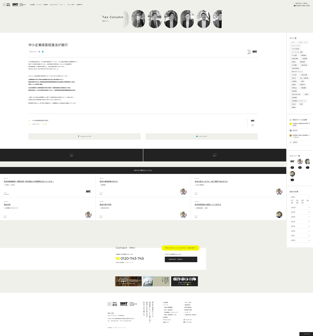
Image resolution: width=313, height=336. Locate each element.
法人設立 (294, 75)
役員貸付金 (304, 65)
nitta (101, 194)
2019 (293, 212)
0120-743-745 (303, 6)
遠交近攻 (7, 205)
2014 (293, 226)
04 (308, 200)
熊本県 (7, 185)
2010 (293, 240)
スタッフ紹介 (70, 4)
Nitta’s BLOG (54, 4)
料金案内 (45, 4)
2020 (293, 207)
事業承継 (103, 185)
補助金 (294, 107)
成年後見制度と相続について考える (208, 205)
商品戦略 (302, 62)
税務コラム (62, 4)
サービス (39, 4)
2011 (293, 235)
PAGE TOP (306, 334)
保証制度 (304, 58)
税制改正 (294, 88)
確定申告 (302, 84)
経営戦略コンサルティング (12, 208)
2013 (293, 231)
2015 (293, 221)
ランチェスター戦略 (297, 52)
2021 (293, 197)
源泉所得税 (304, 75)
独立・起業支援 (200, 185)
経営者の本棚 (187, 310)
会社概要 (32, 4)
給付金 (12, 185)
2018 (293, 217)
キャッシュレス (296, 45)
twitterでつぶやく (43, 52)
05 (292, 203)
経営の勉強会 (187, 307)
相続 (206, 208)
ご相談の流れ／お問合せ (301, 3)
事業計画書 (295, 58)
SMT (253, 125)
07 (302, 203)
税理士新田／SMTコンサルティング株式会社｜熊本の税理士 (14, 5)
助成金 (294, 62)
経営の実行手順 (105, 205)
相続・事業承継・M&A (169, 315)
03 (302, 200)
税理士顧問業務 (167, 307)
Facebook (188, 319)
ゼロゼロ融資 (295, 49)
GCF (293, 42)
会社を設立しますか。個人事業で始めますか (211, 181)
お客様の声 (79, 4)
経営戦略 (294, 97)
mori (196, 217)
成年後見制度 (200, 208)
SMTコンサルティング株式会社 (122, 304)
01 (292, 200)
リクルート (187, 312)
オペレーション (303, 42)
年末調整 (294, 65)
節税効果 (294, 91)
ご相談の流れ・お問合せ (175, 259)
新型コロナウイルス (297, 71)
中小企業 (294, 55)
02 (297, 200)
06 (297, 203)
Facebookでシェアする (39, 52)
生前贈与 (294, 81)
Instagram (188, 322)
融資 (301, 104)
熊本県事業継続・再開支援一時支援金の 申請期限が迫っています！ (29, 181)
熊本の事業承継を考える (109, 181)
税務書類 (303, 88)
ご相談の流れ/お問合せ (190, 315)
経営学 (306, 94)
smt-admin (6, 194)
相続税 (294, 84)
